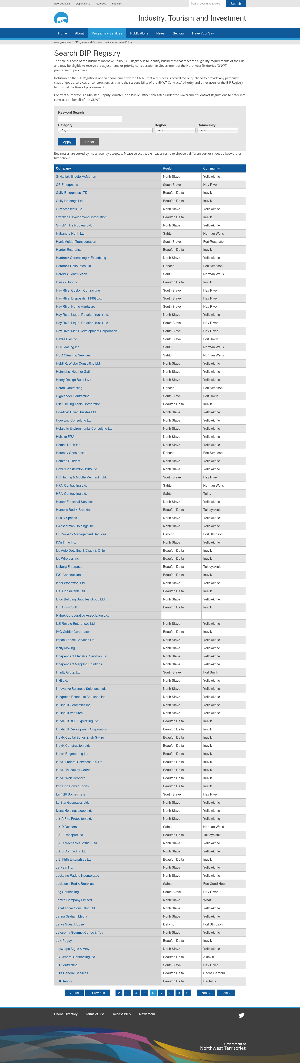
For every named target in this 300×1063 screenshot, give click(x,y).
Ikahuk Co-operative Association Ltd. (82, 615)
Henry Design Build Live (73, 379)
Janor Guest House (70, 924)
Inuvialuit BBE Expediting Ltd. (77, 721)
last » (226, 992)
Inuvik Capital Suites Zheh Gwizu (80, 737)
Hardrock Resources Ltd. (74, 265)
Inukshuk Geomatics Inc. (73, 704)
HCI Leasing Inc (67, 347)
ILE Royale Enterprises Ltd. (76, 623)
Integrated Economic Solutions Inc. (81, 696)
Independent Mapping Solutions (79, 664)
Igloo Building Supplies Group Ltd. (81, 599)
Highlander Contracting (73, 396)
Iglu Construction (68, 607)
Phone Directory (66, 1014)
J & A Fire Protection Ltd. (74, 818)
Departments (83, 3)
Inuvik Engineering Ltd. (72, 753)
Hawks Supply (66, 282)
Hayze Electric (66, 339)
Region (160, 125)
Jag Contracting (67, 891)
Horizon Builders (68, 460)
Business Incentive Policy (118, 42)
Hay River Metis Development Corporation (86, 330)
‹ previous (97, 992)
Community (207, 125)
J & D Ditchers (66, 826)
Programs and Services (89, 42)
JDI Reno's (64, 981)
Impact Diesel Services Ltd (75, 639)
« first (74, 992)
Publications (139, 33)
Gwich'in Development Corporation (81, 217)
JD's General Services (72, 973)
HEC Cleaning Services (73, 355)
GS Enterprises (67, 184)
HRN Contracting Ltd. (71, 485)
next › (206, 992)
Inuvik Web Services (71, 778)
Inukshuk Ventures (69, 712)
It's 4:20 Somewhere (70, 794)
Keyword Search (71, 112)
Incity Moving (65, 648)
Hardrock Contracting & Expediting (81, 257)
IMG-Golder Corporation (73, 631)
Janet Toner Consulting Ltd (75, 908)
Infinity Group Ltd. (68, 672)
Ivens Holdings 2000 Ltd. (74, 810)
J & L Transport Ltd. (70, 834)
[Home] (65, 17)
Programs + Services (107, 33)
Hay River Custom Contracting (78, 290)
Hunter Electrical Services (74, 501)
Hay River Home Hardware (75, 306)
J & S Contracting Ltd (71, 851)
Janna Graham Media (71, 916)
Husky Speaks (66, 517)
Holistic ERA (65, 436)
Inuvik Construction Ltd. (73, 745)
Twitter (241, 1015)
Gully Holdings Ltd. (69, 200)
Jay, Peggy (64, 940)
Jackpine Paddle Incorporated (77, 875)
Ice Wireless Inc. (68, 558)
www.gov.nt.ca (62, 3)
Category (65, 125)
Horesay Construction (71, 452)
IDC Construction (68, 574)
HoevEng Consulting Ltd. (74, 420)
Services (101, 3)
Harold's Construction (71, 274)
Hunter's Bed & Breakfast (74, 509)
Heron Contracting (69, 387)
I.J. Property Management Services (81, 534)
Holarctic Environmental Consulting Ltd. (84, 428)
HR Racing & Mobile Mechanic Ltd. (81, 477)
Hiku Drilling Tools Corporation (78, 404)
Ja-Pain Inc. (64, 867)
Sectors (178, 33)
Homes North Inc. (68, 444)
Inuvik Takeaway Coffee (73, 769)
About (79, 33)
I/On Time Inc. (66, 542)
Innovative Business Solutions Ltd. (81, 688)
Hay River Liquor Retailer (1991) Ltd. (82, 314)
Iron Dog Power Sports (72, 786)
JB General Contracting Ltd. (76, 956)
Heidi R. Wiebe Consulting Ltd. (78, 363)
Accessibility (122, 1014)
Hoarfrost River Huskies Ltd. (76, 412)
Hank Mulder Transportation (76, 241)
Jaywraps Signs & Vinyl (73, 948)
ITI (73, 42)
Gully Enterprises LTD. (72, 192)
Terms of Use (95, 1014)
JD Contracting (67, 965)
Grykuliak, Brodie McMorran (76, 176)
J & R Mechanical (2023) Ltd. (77, 843)
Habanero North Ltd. (70, 233)
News (160, 33)
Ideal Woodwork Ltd (70, 582)
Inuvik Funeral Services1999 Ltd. (79, 761)
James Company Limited (74, 900)
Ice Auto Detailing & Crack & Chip (80, 550)
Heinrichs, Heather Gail (73, 371)
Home (62, 33)
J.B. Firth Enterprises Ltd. (74, 859)
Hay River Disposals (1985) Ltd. (79, 298)
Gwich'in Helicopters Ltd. (74, 225)
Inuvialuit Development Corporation (81, 729)
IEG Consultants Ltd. (71, 591)
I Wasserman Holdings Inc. (75, 526)
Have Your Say (203, 33)
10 (187, 992)
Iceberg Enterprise (69, 566)
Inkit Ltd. (62, 680)
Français (117, 3)
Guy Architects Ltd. (69, 208)
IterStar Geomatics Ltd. (72, 802)
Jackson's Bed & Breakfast (75, 883)
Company (63, 168)
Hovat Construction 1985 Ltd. (77, 469)
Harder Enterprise (69, 249)
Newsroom (147, 1014)
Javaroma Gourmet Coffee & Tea (79, 932)
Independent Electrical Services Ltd (81, 656)
